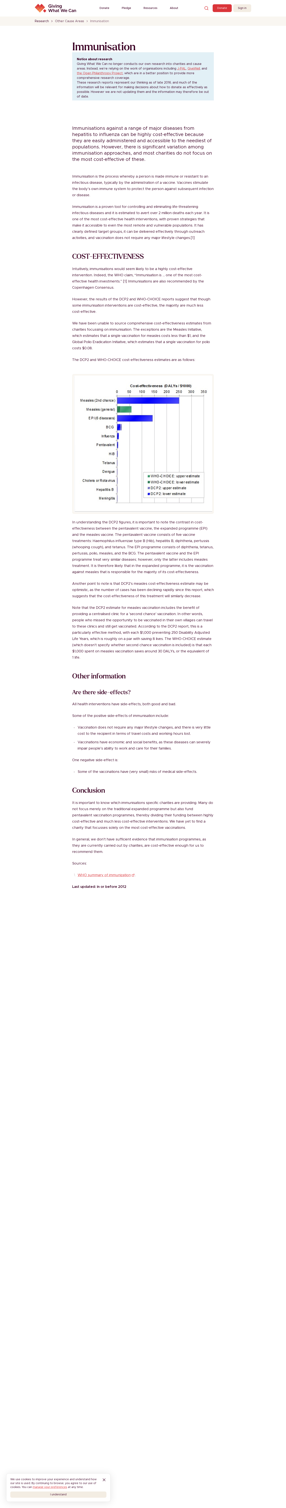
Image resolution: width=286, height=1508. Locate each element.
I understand (58, 1494)
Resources (150, 8)
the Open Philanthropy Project (100, 73)
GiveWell (194, 68)
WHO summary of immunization (104, 875)
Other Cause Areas (69, 21)
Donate (104, 8)
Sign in (242, 8)
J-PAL (181, 68)
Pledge (126, 8)
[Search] (206, 8)
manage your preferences (50, 1487)
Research (42, 21)
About (174, 8)
